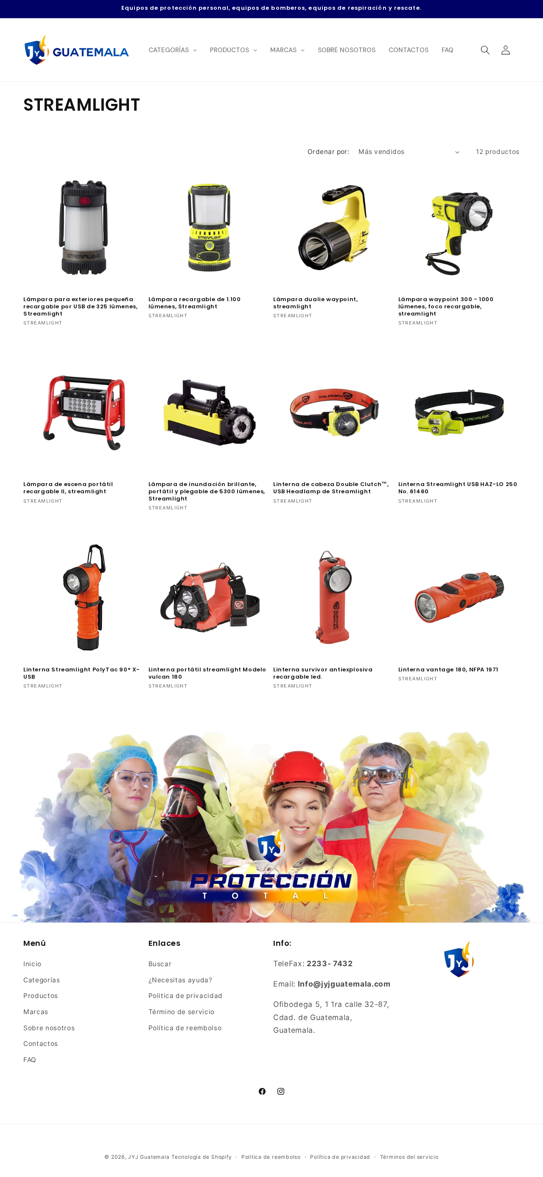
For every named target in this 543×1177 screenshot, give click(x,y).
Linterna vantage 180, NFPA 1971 (448, 670)
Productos (40, 996)
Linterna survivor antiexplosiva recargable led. (323, 673)
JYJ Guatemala (148, 1157)
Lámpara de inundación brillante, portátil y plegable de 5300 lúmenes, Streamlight (207, 492)
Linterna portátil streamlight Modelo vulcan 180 (207, 673)
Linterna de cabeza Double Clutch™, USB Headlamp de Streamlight (331, 488)
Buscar (160, 964)
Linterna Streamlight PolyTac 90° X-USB (81, 673)
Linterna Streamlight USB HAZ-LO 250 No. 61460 (458, 488)
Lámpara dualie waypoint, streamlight (315, 303)
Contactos (40, 1044)
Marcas (35, 1012)
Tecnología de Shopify (201, 1157)
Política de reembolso (185, 1028)
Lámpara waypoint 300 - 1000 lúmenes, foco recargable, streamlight (446, 307)
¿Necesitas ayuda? (180, 980)
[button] (485, 49)
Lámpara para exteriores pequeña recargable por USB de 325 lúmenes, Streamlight (80, 307)
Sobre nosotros (49, 1028)
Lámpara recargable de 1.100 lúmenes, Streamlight (194, 303)
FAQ (29, 1060)
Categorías (41, 980)
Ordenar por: (328, 152)
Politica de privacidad (185, 996)
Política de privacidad (340, 1157)
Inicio (32, 964)
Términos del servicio (409, 1157)
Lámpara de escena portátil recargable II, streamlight (68, 488)
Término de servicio (181, 1012)
